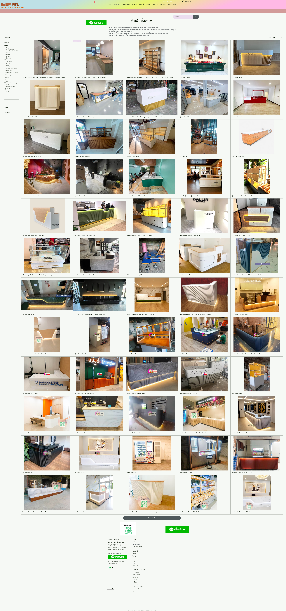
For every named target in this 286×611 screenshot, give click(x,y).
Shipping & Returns (138, 584)
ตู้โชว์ (5, 90)
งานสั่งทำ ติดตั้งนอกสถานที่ (10, 68)
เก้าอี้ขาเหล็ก (7, 54)
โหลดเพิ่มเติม (152, 518)
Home (134, 542)
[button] (141, 4)
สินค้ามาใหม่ (7, 92)
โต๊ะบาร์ (6, 81)
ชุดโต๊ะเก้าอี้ (7, 88)
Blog (133, 563)
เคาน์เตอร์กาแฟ (8, 61)
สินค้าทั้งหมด (136, 544)
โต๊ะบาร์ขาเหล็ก (8, 70)
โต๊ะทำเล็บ (6, 65)
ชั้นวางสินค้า (7, 67)
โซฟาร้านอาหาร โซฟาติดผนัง (11, 72)
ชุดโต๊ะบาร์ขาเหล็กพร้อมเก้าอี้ (11, 51)
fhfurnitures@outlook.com (116, 561)
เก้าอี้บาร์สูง (7, 63)
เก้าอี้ (5, 47)
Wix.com (155, 610)
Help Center (136, 561)
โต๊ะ (5, 79)
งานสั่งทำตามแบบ (137, 546)
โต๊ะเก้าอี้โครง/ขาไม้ (9, 49)
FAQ (133, 591)
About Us (135, 566)
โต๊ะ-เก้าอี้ (135, 551)
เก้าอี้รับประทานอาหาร (9, 86)
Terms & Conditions (138, 586)
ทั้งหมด (6, 45)
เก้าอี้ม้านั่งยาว (7, 56)
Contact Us (135, 572)
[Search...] (196, 17)
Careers (134, 580)
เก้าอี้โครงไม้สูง (7, 58)
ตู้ (132, 558)
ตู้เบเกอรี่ (134, 554)
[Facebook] (113, 567)
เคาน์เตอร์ (135, 549)
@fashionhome (117, 553)
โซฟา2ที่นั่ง (7, 53)
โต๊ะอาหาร (6, 77)
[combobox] (275, 37)
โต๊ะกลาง (6, 60)
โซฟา (5, 74)
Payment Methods (138, 589)
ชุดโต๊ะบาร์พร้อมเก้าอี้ (9, 76)
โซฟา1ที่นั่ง (6, 85)
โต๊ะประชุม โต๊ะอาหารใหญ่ (10, 83)
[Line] (110, 567)
